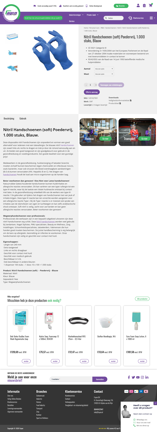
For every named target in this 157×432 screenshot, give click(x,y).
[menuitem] (152, 18)
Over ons (10, 395)
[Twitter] (133, 377)
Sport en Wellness (42, 418)
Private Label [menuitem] (91, 14)
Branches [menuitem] (121, 5)
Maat (86, 74)
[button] (120, 100)
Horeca (38, 402)
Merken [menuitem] (71, 21)
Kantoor (38, 414)
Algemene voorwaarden (15, 411)
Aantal (87, 68)
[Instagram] (142, 377)
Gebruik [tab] (23, 118)
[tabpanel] (39, 205)
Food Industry (40, 405)
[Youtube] (138, 377)
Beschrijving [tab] (9, 118)
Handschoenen (110, 28)
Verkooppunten (70, 402)
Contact (67, 398)
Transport (39, 408)
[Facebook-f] (129, 377)
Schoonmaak (40, 395)
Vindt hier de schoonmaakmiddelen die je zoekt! (42, 18)
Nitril (119, 28)
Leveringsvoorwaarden (14, 408)
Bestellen (10, 405)
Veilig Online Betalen (14, 398)
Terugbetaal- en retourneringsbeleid (76, 405)
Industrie (39, 398)
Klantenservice (12, 402)
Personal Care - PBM (96, 28)
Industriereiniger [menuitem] (75, 14)
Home (86, 28)
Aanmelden (100, 379)
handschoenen (67, 145)
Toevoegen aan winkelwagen (111, 85)
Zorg (37, 411)
